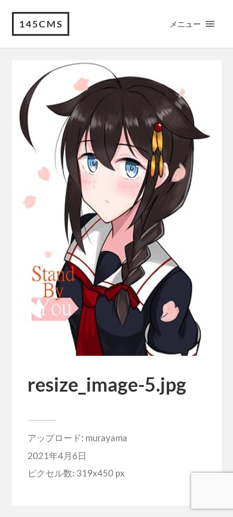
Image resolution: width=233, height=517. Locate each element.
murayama (106, 437)
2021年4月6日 (57, 455)
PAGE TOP (216, 490)
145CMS (41, 23)
